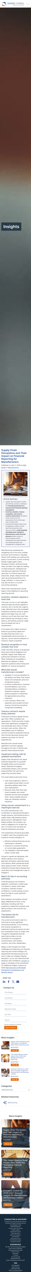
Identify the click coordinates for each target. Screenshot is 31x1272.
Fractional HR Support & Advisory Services (15, 1223)
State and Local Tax (15, 1238)
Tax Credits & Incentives (15, 1240)
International (15, 1253)
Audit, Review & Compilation (15, 1248)
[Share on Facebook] (9, 982)
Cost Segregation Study (15, 1225)
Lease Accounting (15, 1256)
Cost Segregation (15, 1265)
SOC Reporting (15, 1236)
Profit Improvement (15, 1233)
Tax (15, 1263)
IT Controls (15, 1255)
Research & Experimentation (15, 1270)
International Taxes (15, 1268)
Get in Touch (11, 1028)
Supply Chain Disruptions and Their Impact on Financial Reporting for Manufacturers (20, 1043)
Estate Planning (15, 1267)
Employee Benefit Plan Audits (15, 1250)
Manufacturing (13, 467)
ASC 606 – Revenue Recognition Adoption (15, 1246)
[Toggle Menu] (27, 4)
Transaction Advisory (15, 1241)
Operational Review (15, 1258)
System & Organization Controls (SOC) (15, 1260)
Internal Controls (15, 1251)
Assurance (15, 1244)
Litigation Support (15, 1230)
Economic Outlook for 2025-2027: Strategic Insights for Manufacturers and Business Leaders (20, 1071)
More (14, 1050)
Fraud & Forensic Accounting (15, 1228)
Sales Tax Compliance (15, 1235)
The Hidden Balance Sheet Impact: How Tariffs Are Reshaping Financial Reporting (19, 1057)
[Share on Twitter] (13, 982)
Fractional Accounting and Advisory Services (15, 1221)
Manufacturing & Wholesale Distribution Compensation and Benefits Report (13, 970)
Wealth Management (15, 1226)
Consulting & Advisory (15, 1219)
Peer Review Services (15, 1231)
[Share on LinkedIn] (4, 982)
